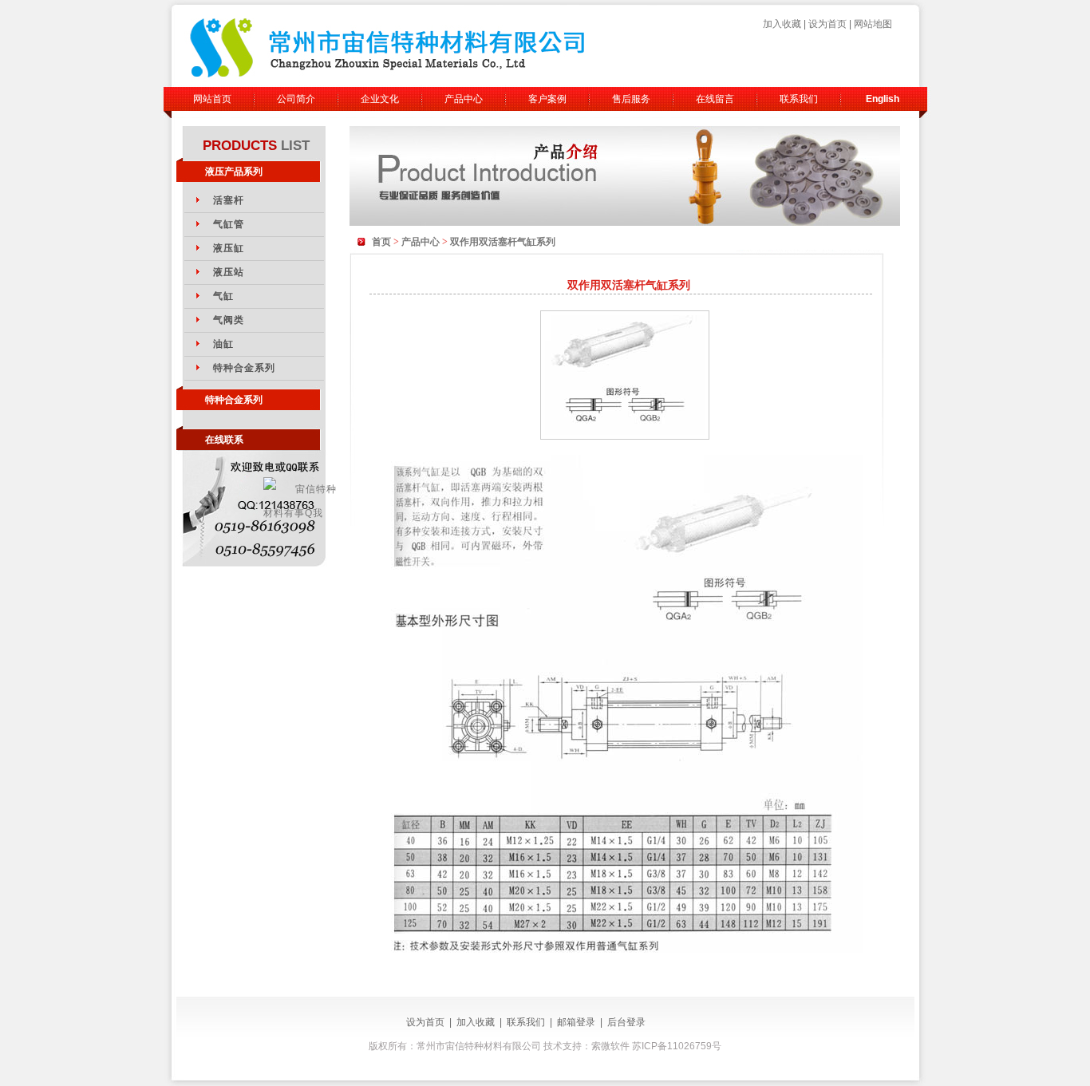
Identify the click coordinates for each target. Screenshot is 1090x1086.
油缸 (223, 343)
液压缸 (229, 248)
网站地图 (873, 24)
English (882, 99)
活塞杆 (229, 200)
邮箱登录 (576, 1022)
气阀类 (229, 320)
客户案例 (547, 99)
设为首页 (827, 24)
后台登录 (626, 1022)
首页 (381, 241)
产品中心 (463, 99)
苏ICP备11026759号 (676, 1046)
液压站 (229, 272)
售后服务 (631, 99)
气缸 (223, 296)
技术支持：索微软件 (585, 1046)
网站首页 (212, 99)
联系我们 (799, 99)
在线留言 (715, 99)
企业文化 (380, 99)
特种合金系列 (244, 367)
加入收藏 (782, 24)
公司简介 (296, 99)
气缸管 (229, 224)
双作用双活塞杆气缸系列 (502, 241)
